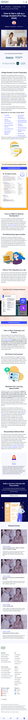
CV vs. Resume (8, 117)
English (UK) (5, 691)
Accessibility (17, 681)
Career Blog (8, 6)
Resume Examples (5, 658)
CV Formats (17, 660)
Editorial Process (18, 672)
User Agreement (18, 677)
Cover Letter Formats (5, 674)
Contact (16, 670)
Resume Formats (4, 660)
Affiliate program (18, 683)
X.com (17, 691)
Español (4, 693)
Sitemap (16, 684)
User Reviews (17, 674)
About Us (16, 668)
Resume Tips (21, 133)
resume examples (16, 137)
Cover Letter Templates (6, 668)
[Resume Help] (14, 648)
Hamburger (26, 2)
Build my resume (14, 495)
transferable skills (12, 225)
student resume (7, 340)
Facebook (18, 690)
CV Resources (17, 663)
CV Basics (6, 115)
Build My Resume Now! (14, 322)
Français (4, 695)
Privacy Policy (17, 679)
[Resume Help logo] (4, 2)
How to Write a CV (8, 128)
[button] (4, 718)
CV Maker (17, 656)
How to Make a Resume (6, 661)
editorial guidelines (12, 447)
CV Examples (17, 658)
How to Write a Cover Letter (7, 675)
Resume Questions (22, 127)
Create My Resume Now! (14, 168)
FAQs (16, 675)
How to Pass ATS (8, 123)
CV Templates (17, 654)
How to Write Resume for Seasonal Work (21, 117)
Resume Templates (5, 654)
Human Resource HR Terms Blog (10, 633)
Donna (14, 463)
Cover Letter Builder (5, 670)
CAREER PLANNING (6, 546)
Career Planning (17, 6)
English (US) (5, 690)
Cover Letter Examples (6, 672)
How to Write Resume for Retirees (7, 132)
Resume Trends (21, 135)
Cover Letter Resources (6, 677)
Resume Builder (4, 656)
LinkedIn (18, 693)
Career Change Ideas (8, 606)
